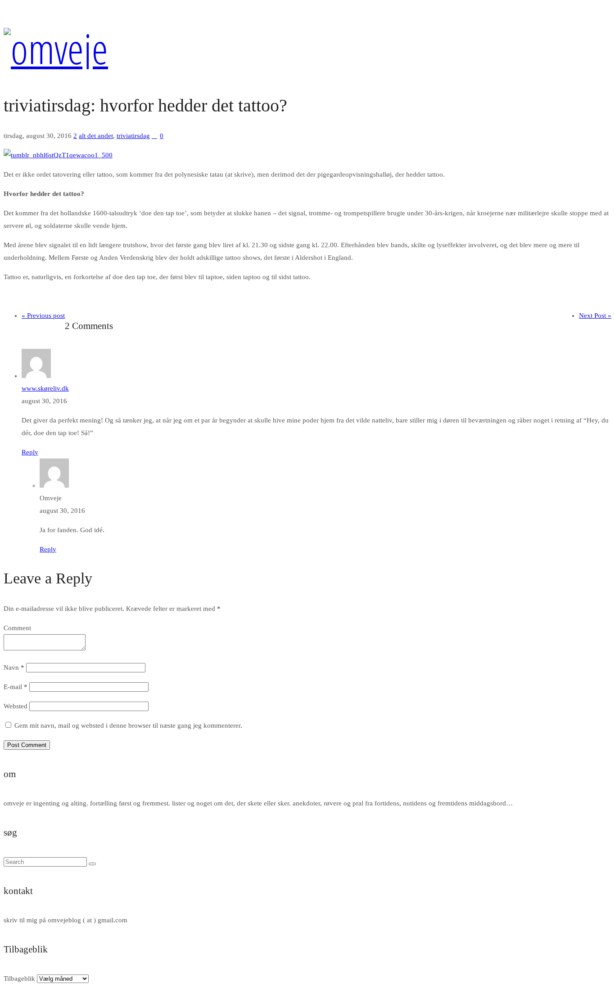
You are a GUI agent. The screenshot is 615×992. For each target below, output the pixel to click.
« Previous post (43, 315)
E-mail (15, 686)
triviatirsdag (133, 135)
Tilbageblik (19, 978)
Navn (14, 667)
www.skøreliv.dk (45, 388)
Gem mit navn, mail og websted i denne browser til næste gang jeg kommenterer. (128, 725)
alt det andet (96, 135)
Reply (30, 452)
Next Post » (595, 315)
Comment (17, 628)
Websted (15, 706)
